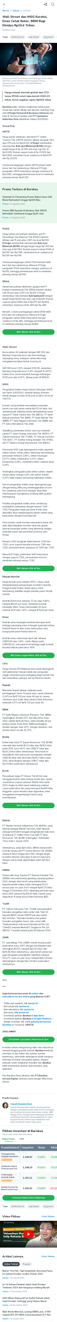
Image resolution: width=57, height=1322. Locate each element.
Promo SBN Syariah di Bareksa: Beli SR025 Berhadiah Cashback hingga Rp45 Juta (24, 212)
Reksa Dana (8, 1138)
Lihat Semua (48, 1216)
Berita (5, 10)
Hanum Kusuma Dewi (21, 1103)
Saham (15, 10)
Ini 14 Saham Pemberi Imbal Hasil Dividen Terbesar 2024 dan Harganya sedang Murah (26, 1286)
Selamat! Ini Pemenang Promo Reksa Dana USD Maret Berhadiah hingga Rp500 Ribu (27, 198)
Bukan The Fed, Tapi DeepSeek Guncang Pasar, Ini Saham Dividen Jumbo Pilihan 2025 (27, 1272)
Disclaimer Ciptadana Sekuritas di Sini (28, 1039)
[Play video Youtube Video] (28, 1234)
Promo (5, 204)
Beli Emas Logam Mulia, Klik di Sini (28, 655)
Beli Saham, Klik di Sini (28, 331)
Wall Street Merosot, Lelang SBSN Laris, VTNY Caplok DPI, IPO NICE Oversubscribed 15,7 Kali (26, 1313)
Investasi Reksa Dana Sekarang (28, 1197)
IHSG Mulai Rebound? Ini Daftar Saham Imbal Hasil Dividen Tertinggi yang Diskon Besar (26, 1299)
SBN (22, 1138)
